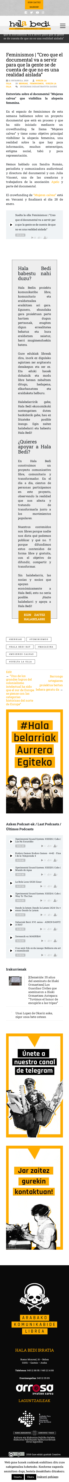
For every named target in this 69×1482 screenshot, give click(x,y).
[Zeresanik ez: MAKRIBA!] (11, 937)
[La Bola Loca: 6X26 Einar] (11, 883)
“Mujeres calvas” (44, 195)
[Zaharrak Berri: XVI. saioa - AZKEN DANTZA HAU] (11, 924)
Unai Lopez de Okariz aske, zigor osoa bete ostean (34, 1015)
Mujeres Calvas (22, 654)
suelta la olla (21, 661)
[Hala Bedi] (30, 25)
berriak (16, 639)
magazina (46, 646)
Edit (9, 672)
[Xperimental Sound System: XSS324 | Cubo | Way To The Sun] (11, 896)
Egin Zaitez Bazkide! (34, 4)
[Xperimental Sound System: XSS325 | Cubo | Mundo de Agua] (11, 870)
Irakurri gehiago (47, 1477)
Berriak (23, 83)
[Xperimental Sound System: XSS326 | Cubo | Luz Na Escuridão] (11, 841)
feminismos (39, 639)
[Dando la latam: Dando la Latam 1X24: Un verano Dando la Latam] (11, 910)
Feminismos (37, 83)
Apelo (55, 182)
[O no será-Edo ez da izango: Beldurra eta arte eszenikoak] (11, 950)
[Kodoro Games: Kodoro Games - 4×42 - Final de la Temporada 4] (11, 856)
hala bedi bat (20, 646)
